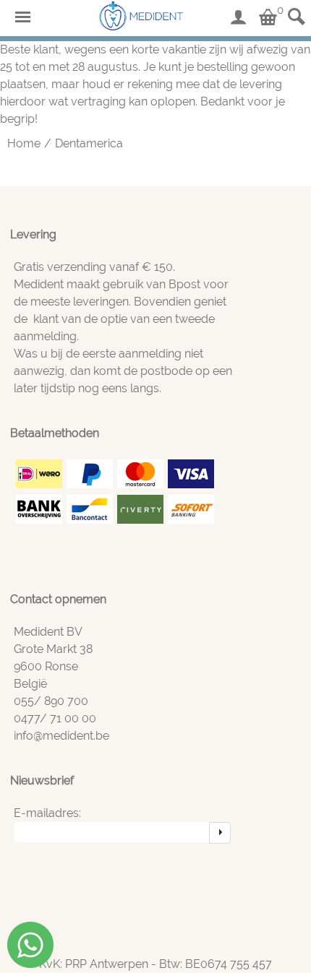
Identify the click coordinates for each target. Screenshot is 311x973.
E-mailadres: (47, 813)
